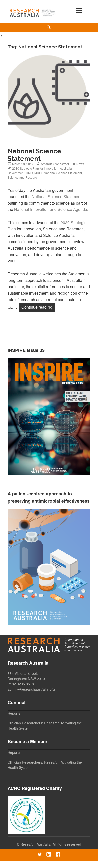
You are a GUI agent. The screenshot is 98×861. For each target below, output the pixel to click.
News (80, 164)
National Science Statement (34, 155)
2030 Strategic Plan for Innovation (35, 168)
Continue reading (38, 307)
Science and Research (23, 177)
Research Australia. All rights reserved (50, 844)
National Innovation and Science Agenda (50, 209)
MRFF (38, 173)
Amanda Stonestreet (55, 164)
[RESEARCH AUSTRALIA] (33, 12)
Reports (14, 713)
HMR (29, 173)
